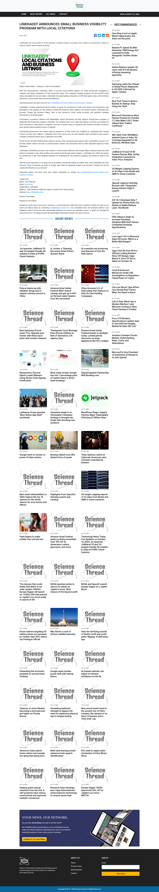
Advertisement (76, 870)
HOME (23, 14)
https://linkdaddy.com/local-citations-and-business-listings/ (70, 103)
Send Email (28, 184)
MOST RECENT (36, 14)
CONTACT (63, 14)
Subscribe (121, 874)
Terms (73, 863)
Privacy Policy (76, 866)
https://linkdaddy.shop (35, 192)
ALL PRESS (50, 14)
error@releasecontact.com (60, 208)
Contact (74, 873)
